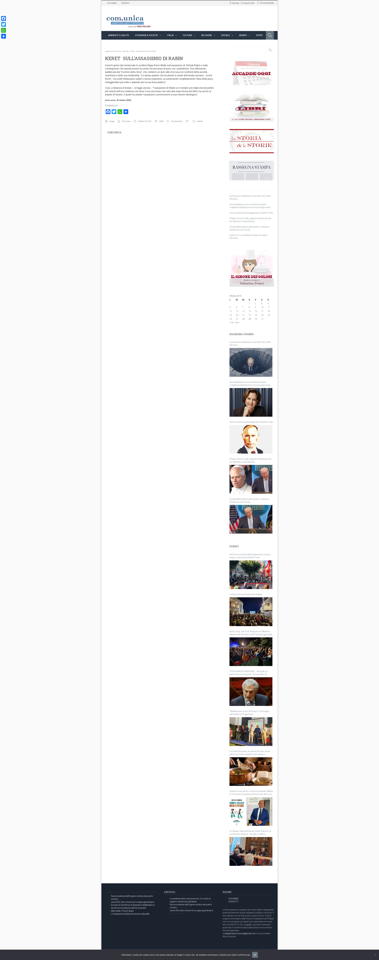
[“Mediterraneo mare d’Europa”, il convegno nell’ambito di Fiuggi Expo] (250, 731)
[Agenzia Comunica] (128, 20)
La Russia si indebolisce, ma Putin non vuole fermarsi (250, 343)
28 (243, 319)
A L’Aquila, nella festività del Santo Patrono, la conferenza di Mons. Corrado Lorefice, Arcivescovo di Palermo (250, 833)
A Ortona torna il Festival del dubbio (245, 594)
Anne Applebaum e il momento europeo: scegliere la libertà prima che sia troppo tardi (249, 383)
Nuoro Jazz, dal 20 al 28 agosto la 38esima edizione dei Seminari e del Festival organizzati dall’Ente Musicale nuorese (250, 633)
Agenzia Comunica (113, 51)
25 (269, 315)
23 (256, 315)
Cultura (187, 35)
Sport (259, 35)
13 (237, 311)
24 (262, 315)
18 (269, 311)
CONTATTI (125, 3)
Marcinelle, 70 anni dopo (122, 911)
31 (262, 319)
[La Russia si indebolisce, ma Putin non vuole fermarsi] (250, 362)
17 (262, 311)
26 (230, 319)
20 (237, 315)
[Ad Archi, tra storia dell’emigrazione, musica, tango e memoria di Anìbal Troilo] (250, 574)
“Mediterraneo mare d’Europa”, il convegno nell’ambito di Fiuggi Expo (249, 712)
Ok (255, 955)
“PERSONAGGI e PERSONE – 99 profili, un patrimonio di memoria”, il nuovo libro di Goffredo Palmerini (248, 673)
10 (262, 307)
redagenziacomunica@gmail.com (240, 933)
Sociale (225, 35)
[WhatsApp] (4, 30)
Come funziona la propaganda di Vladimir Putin (251, 213)
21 (243, 315)
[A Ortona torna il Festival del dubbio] (250, 611)
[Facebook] (4, 18)
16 (256, 311)
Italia (170, 35)
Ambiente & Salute (118, 35)
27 (237, 319)
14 (243, 311)
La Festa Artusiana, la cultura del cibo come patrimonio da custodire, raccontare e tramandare (249, 753)
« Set (231, 322)
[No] (375, 954)
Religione (206, 35)
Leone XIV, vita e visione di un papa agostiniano (132, 902)
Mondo (243, 35)
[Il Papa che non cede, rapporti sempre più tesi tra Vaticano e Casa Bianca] (250, 479)
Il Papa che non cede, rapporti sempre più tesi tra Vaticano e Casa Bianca (250, 460)
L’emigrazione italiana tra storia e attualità (130, 914)
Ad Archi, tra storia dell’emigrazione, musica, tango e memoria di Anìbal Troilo (250, 556)
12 (230, 311)
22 (250, 315)
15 (250, 311)
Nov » (237, 322)
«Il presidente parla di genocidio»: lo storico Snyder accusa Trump (249, 500)
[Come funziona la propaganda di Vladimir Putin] (250, 439)
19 (230, 315)
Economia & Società (146, 35)
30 (256, 319)
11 (269, 307)
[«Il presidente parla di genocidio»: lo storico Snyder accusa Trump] (250, 519)
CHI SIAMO (112, 3)
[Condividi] (4, 36)
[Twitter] (4, 24)
